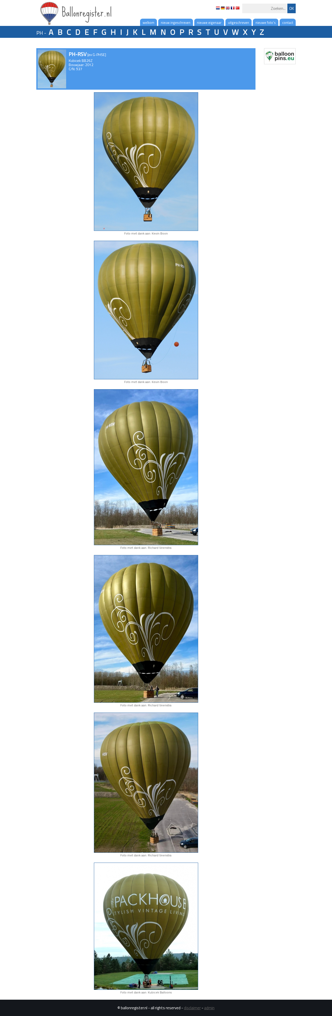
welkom (148, 22)
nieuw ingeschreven (175, 22)
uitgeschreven (238, 22)
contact (287, 22)
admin (209, 1008)
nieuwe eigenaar (209, 22)
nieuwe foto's (265, 22)
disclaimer (192, 1008)
